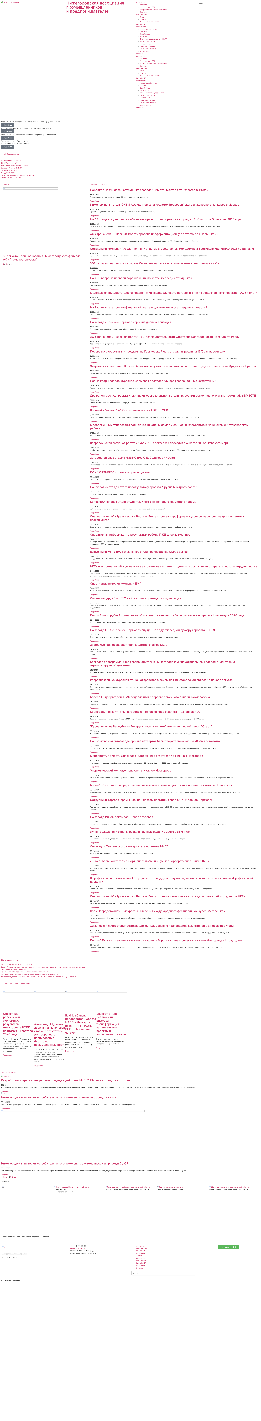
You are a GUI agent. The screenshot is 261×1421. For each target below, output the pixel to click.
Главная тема (145, 44)
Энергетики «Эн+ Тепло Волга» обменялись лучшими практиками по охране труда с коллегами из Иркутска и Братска (173, 366)
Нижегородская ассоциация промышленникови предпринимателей (95, 7)
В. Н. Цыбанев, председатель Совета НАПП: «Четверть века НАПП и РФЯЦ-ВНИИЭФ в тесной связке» (80, 1024)
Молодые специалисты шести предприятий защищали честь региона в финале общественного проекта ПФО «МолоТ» (174, 292)
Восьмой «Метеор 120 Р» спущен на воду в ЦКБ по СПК (129, 410)
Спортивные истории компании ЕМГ (115, 583)
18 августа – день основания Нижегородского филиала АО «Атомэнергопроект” (42, 257)
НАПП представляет (148, 41)
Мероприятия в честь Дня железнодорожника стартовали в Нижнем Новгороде (146, 756)
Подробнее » (95, 201)
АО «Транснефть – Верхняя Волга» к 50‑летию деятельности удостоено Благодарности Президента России (165, 337)
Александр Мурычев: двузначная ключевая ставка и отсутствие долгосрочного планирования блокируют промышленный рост (49, 1035)
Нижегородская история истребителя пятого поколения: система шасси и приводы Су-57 (64, 1163)
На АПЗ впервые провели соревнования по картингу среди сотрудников (141, 278)
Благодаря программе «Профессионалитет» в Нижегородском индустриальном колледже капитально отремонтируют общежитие (162, 663)
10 (11, 264)
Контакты (139, 1256)
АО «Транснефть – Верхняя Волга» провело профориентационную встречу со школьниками (154, 234)
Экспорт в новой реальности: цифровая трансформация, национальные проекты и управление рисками (111, 1024)
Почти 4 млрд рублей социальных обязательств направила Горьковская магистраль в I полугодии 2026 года (167, 615)
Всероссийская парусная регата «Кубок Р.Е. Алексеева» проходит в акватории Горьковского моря (159, 443)
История (143, 5)
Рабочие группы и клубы (150, 22)
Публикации (140, 54)
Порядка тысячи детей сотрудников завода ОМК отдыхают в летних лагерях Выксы (149, 190)
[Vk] (9, 115)
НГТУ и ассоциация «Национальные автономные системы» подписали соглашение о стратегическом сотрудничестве (173, 566)
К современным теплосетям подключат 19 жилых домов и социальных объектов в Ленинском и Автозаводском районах (169, 426)
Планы (142, 17)
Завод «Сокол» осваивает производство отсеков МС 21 (129, 644)
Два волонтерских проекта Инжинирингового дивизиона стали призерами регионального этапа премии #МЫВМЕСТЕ (173, 395)
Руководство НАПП (148, 7)
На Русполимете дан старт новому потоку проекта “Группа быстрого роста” (143, 487)
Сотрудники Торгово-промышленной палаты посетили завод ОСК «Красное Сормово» (151, 800)
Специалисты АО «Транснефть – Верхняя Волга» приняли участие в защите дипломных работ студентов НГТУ (167, 896)
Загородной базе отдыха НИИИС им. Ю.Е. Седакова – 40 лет (132, 457)
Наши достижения (147, 46)
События (143, 32)
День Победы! (145, 34)
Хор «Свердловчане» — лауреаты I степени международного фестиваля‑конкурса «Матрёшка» (157, 911)
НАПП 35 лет (145, 36)
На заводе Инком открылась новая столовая (121, 817)
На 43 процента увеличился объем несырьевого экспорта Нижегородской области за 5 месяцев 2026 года (166, 219)
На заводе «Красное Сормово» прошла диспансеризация (130, 322)
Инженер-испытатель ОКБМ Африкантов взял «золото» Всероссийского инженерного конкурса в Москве (164, 204)
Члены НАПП (141, 24)
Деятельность (141, 14)
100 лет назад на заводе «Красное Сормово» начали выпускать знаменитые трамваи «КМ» (154, 263)
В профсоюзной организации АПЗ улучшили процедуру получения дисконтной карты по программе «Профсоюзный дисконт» (171, 879)
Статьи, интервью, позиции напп (16, 983)
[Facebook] (139, 1280)
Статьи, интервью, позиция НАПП (153, 39)
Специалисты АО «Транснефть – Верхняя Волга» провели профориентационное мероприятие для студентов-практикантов (167, 518)
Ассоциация (140, 2)
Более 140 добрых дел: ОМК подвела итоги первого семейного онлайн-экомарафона (150, 697)
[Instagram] (134, 1280)
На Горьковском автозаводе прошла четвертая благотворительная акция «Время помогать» (155, 741)
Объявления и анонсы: (10, 960)
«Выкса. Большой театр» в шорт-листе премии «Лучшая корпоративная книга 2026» (149, 861)
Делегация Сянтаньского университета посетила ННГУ (129, 846)
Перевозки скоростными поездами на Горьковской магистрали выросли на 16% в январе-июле (157, 351)
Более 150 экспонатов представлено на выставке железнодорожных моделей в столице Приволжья (161, 785)
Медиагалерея (145, 51)
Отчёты (143, 19)
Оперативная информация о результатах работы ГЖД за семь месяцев (140, 534)
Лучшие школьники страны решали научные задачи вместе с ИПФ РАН (140, 831)
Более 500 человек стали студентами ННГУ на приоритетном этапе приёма (143, 501)
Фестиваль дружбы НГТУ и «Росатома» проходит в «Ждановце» (135, 598)
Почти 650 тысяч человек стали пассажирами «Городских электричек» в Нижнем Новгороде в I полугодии (166, 940)
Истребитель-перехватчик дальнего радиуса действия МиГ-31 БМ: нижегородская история (65, 1080)
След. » (15, 1177)
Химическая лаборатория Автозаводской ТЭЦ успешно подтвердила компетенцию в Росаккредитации (162, 925)
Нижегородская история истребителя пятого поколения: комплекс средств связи (58, 1097)
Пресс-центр (141, 27)
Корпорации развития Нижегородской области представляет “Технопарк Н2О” (146, 711)
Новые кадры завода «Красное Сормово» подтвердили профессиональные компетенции (153, 381)
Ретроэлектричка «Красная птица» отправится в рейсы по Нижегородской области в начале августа (161, 680)
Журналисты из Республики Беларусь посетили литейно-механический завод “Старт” (151, 726)
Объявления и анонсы (148, 49)
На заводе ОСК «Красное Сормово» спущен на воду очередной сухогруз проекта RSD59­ (152, 630)
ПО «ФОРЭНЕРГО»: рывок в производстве (120, 472)
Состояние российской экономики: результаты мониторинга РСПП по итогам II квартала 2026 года (18, 1024)
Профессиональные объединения (153, 10)
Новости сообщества (148, 29)
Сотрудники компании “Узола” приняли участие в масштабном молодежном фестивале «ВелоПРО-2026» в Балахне (172, 248)
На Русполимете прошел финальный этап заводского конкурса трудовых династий (148, 307)
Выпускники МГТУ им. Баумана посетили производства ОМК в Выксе (139, 551)
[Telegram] (3, 115)
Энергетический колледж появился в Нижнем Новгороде (130, 770)
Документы (144, 12)
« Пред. (4, 1177)
